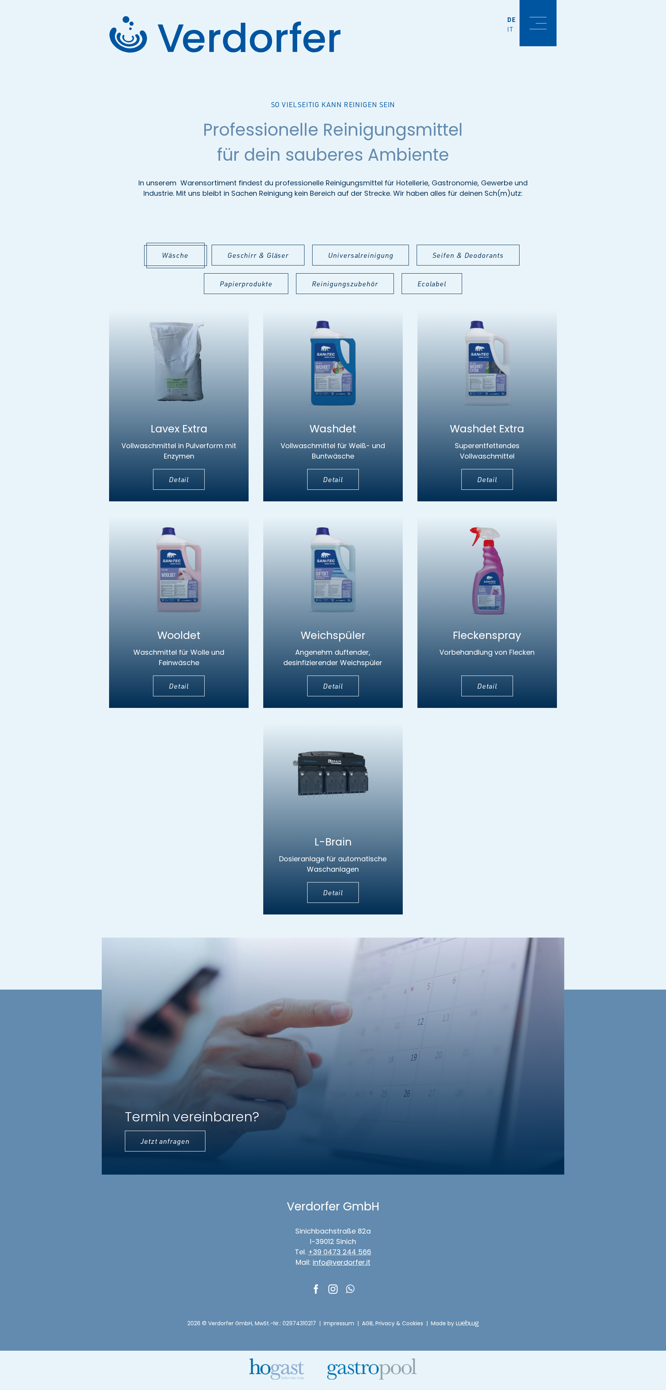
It (510, 29)
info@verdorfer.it (341, 1262)
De (511, 19)
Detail (179, 479)
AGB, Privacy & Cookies (392, 1323)
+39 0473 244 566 (339, 1252)
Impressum (339, 1323)
